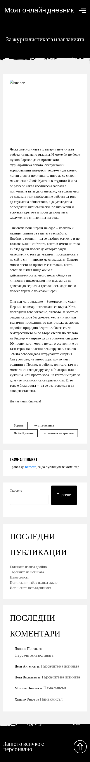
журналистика (44, 425)
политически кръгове (59, 433)
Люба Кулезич (24, 433)
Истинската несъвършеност (30, 587)
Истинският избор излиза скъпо (33, 582)
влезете (30, 466)
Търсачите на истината (27, 572)
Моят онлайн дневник (39, 10)
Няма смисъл (19, 577)
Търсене (16, 490)
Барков (19, 425)
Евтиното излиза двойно (28, 566)
